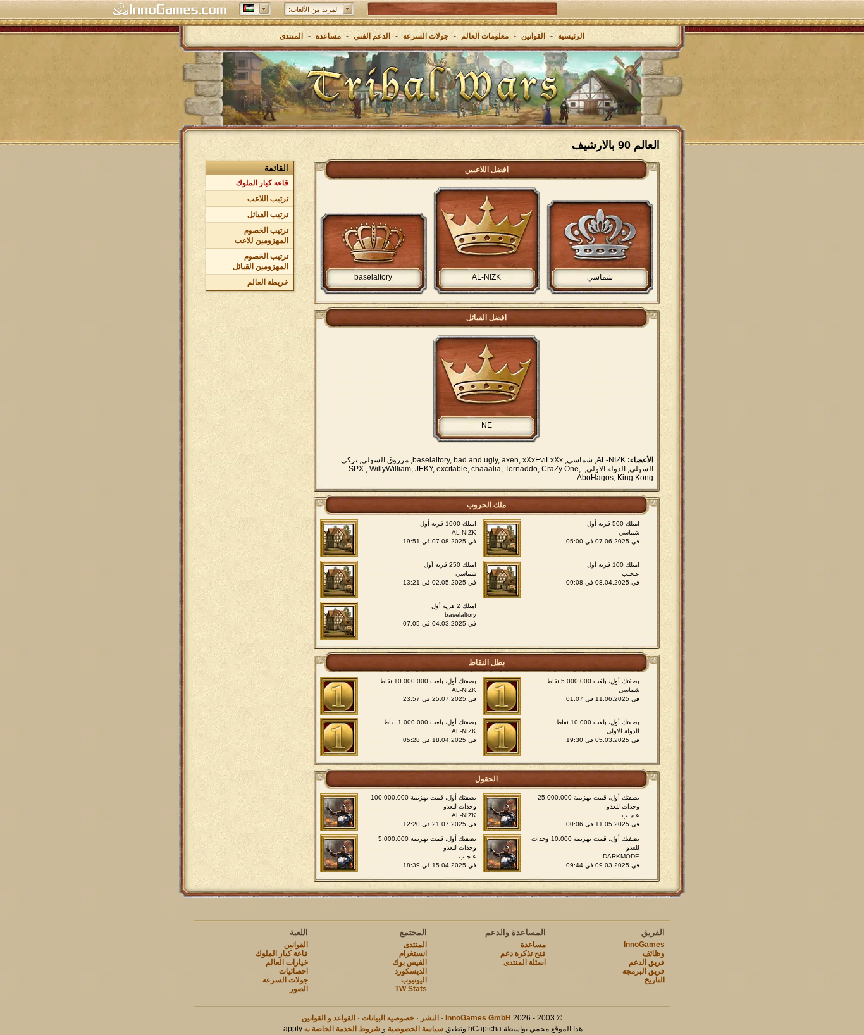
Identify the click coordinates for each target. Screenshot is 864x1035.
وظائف (654, 953)
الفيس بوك (410, 962)
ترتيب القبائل (267, 214)
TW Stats (411, 988)
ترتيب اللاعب (267, 198)
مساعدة (328, 36)
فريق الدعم (647, 962)
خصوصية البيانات (388, 1017)
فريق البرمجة (643, 971)
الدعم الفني (371, 36)
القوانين (533, 36)
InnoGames (644, 944)
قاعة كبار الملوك (262, 182)
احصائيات (293, 971)
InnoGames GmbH (478, 1017)
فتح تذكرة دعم (523, 953)
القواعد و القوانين (328, 1017)
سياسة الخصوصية (415, 1028)
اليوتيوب (414, 980)
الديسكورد (411, 971)
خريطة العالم (267, 282)
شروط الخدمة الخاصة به (342, 1028)
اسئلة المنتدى (524, 962)
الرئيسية (571, 36)
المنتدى (291, 36)
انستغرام (413, 953)
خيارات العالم (287, 962)
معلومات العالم (485, 36)
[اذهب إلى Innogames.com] (169, 9)
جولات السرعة (425, 36)
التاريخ (655, 980)
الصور (299, 988)
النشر (430, 1017)
